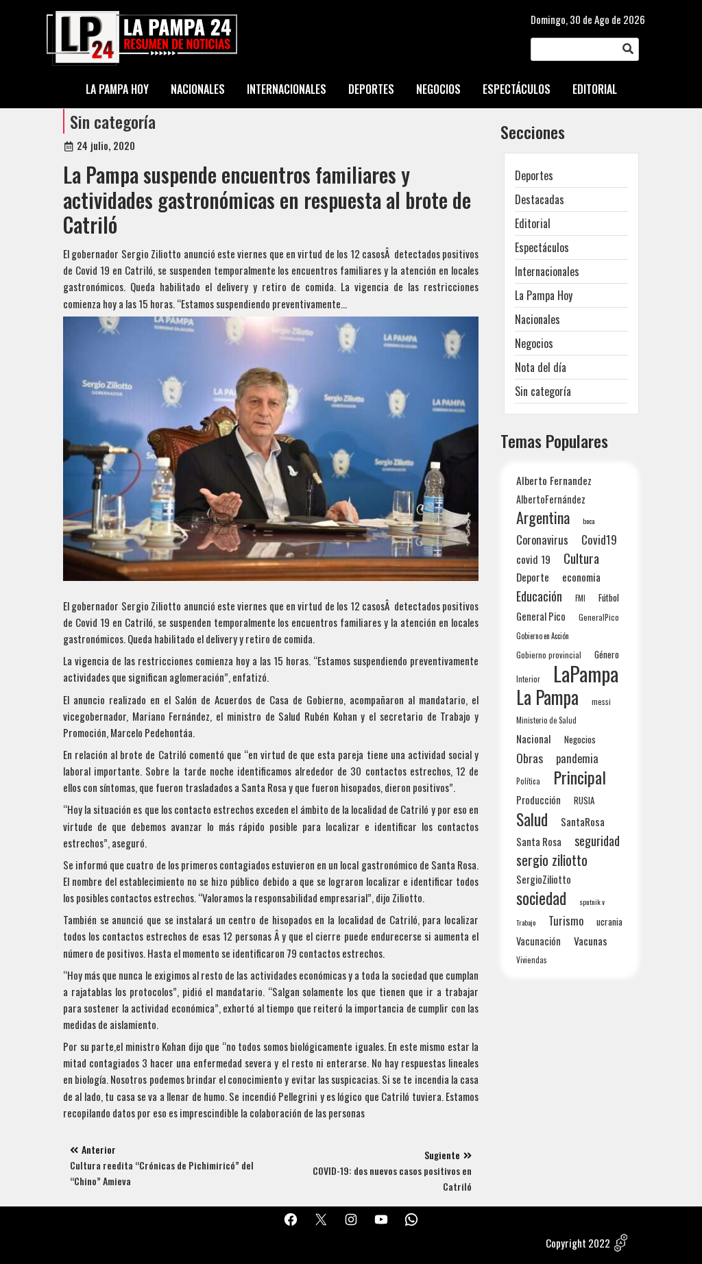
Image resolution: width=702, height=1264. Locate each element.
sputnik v (592, 901)
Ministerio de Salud (546, 720)
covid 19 (533, 559)
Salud (532, 819)
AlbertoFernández (550, 499)
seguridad (597, 840)
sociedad (541, 898)
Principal (579, 777)
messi (601, 701)
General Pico (541, 616)
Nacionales (537, 319)
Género (606, 654)
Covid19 (599, 539)
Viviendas (531, 959)
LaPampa (585, 673)
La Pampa (547, 697)
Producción (538, 800)
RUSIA (584, 800)
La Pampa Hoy (543, 295)
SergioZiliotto (543, 879)
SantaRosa (583, 821)
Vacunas (590, 941)
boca (589, 520)
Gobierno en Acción (542, 635)
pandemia (577, 759)
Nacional (533, 738)
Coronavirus (542, 539)
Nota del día (540, 367)
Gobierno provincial (548, 654)
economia (581, 576)
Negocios (534, 343)
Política (528, 781)
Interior (528, 678)
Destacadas (539, 199)
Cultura (581, 558)
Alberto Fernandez (554, 480)
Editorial (532, 223)
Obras (529, 758)
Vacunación (538, 941)
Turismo (565, 920)
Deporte (532, 576)
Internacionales (547, 271)
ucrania (609, 921)
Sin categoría (113, 121)
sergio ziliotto (552, 860)
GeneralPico (599, 617)
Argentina (543, 517)
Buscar (628, 49)
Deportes (534, 175)
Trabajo (525, 922)
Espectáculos (542, 247)
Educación (539, 596)
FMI (580, 598)
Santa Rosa (538, 841)
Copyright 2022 (578, 1242)
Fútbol (608, 597)
